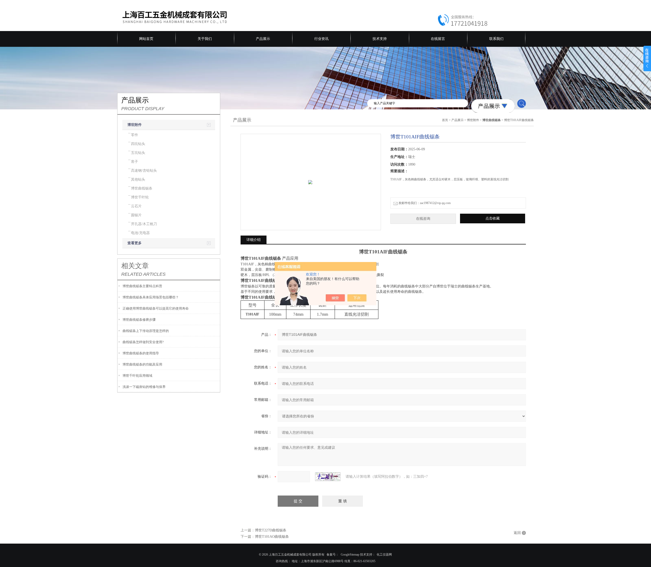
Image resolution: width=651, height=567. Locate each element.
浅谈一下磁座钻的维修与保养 (144, 387)
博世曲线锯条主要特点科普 (142, 286)
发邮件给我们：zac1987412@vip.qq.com (424, 203)
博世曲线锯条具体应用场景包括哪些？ (151, 297)
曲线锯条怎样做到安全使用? (143, 342)
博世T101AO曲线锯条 (272, 537)
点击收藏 (492, 218)
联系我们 (496, 39)
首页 (445, 120)
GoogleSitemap (350, 554)
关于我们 (205, 39)
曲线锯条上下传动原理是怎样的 (146, 331)
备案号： (333, 554)
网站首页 (146, 39)
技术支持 (380, 39)
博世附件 (134, 125)
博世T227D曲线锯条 (270, 530)
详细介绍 (253, 240)
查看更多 (134, 243)
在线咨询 (423, 219)
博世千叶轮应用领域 (137, 375)
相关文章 (135, 266)
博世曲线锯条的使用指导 (141, 353)
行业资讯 (321, 39)
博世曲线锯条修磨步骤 (139, 320)
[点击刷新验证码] (328, 476)
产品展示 (263, 39)
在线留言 (438, 39)
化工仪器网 (384, 554)
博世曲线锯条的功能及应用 (142, 364)
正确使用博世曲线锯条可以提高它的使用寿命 (156, 308)
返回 (517, 533)
